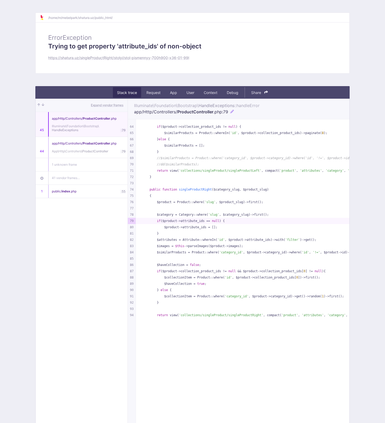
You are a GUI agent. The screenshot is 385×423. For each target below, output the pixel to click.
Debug (232, 92)
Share (256, 92)
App (173, 92)
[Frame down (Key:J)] (43, 105)
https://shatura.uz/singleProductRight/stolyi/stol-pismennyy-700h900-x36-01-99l (118, 57)
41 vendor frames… (66, 178)
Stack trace (127, 92)
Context (210, 92)
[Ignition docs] (44, 17)
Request (153, 92)
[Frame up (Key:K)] (38, 105)
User (190, 92)
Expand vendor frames (107, 105)
